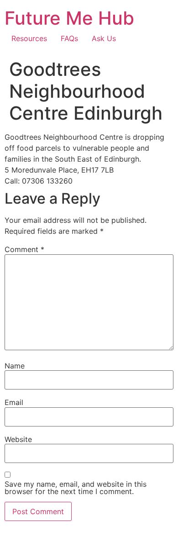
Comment (24, 249)
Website (18, 439)
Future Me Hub (69, 18)
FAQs (69, 38)
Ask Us (104, 38)
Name (15, 365)
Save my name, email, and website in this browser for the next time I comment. (76, 487)
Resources (29, 38)
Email (14, 402)
